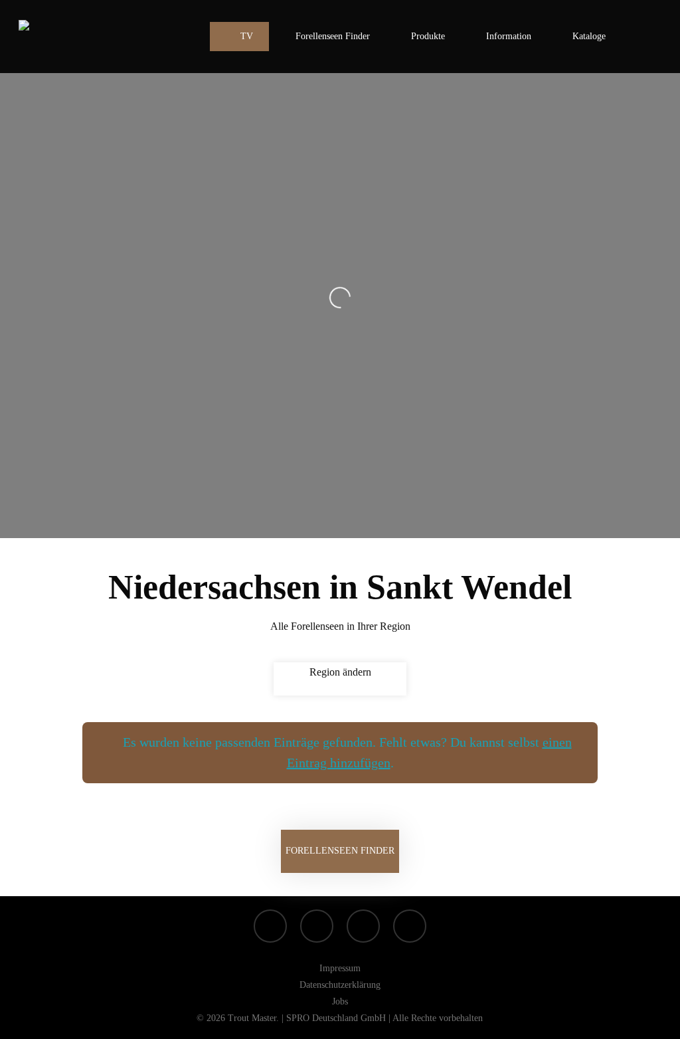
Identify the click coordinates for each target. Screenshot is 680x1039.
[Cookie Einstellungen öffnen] (29, 1022)
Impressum (340, 968)
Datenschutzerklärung (340, 985)
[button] (340, 851)
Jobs (340, 1001)
